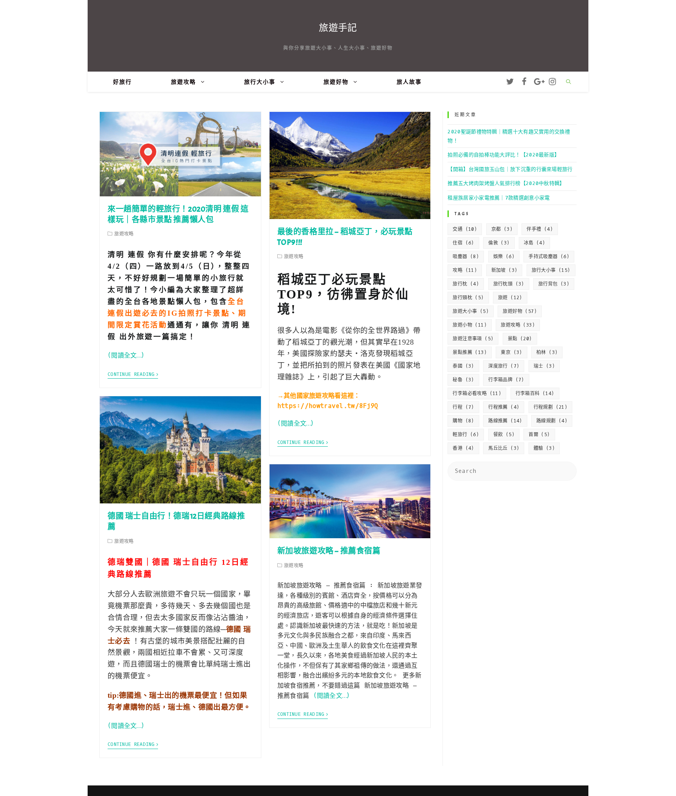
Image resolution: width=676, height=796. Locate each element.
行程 (463, 407)
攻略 (465, 270)
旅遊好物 (520, 311)
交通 (465, 229)
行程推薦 (503, 407)
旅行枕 (466, 284)
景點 (520, 339)
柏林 (546, 352)
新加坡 (504, 270)
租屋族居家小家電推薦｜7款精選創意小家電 (499, 197)
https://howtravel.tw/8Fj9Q (327, 406)
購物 (463, 421)
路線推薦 (505, 421)
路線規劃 (551, 421)
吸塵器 (466, 256)
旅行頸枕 (468, 298)
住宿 (463, 243)
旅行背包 (553, 284)
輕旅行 (466, 434)
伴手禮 (540, 229)
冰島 (534, 243)
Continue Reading (131, 374)
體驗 (544, 448)
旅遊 (510, 298)
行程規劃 (551, 407)
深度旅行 (503, 366)
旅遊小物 (470, 325)
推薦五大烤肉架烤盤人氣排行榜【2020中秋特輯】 (506, 183)
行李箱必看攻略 (477, 393)
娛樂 (503, 256)
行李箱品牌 (506, 380)
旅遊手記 (338, 28)
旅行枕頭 (508, 284)
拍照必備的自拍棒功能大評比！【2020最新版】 (503, 154)
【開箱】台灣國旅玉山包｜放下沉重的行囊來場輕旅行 (510, 169)
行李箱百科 (535, 393)
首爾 (539, 434)
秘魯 (463, 380)
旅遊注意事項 (473, 339)
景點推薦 (470, 352)
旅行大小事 (551, 270)
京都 (501, 229)
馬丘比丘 (503, 448)
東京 (511, 352)
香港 (463, 448)
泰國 (463, 366)
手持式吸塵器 (549, 256)
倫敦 (498, 243)
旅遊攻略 (518, 325)
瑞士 (544, 366)
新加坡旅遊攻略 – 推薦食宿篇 (329, 551)
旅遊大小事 (471, 311)
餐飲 (503, 434)
